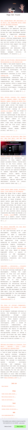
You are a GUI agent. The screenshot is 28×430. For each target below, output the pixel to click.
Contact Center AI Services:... (10, 409)
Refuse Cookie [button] (8, 426)
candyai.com (4, 75)
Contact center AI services (10, 156)
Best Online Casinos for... (9, 396)
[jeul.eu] (14, 6)
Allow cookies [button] (20, 426)
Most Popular (5, 386)
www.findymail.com (10, 377)
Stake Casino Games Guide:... (9, 393)
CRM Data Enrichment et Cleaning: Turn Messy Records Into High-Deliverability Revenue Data (13, 346)
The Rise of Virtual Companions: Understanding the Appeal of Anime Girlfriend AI (13, 307)
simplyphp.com (21, 248)
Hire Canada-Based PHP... (8, 415)
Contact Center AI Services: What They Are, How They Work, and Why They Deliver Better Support (13, 138)
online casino (9, 215)
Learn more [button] (22, 423)
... (19, 54)
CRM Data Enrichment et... (8, 406)
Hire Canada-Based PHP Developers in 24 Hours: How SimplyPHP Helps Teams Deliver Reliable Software (13, 22)
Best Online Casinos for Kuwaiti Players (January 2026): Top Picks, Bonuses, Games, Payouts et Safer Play (13, 99)
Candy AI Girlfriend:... (8, 399)
